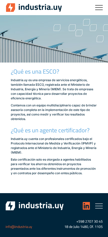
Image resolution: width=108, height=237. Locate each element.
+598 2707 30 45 (89, 221)
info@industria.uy (19, 226)
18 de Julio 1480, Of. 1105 (83, 226)
